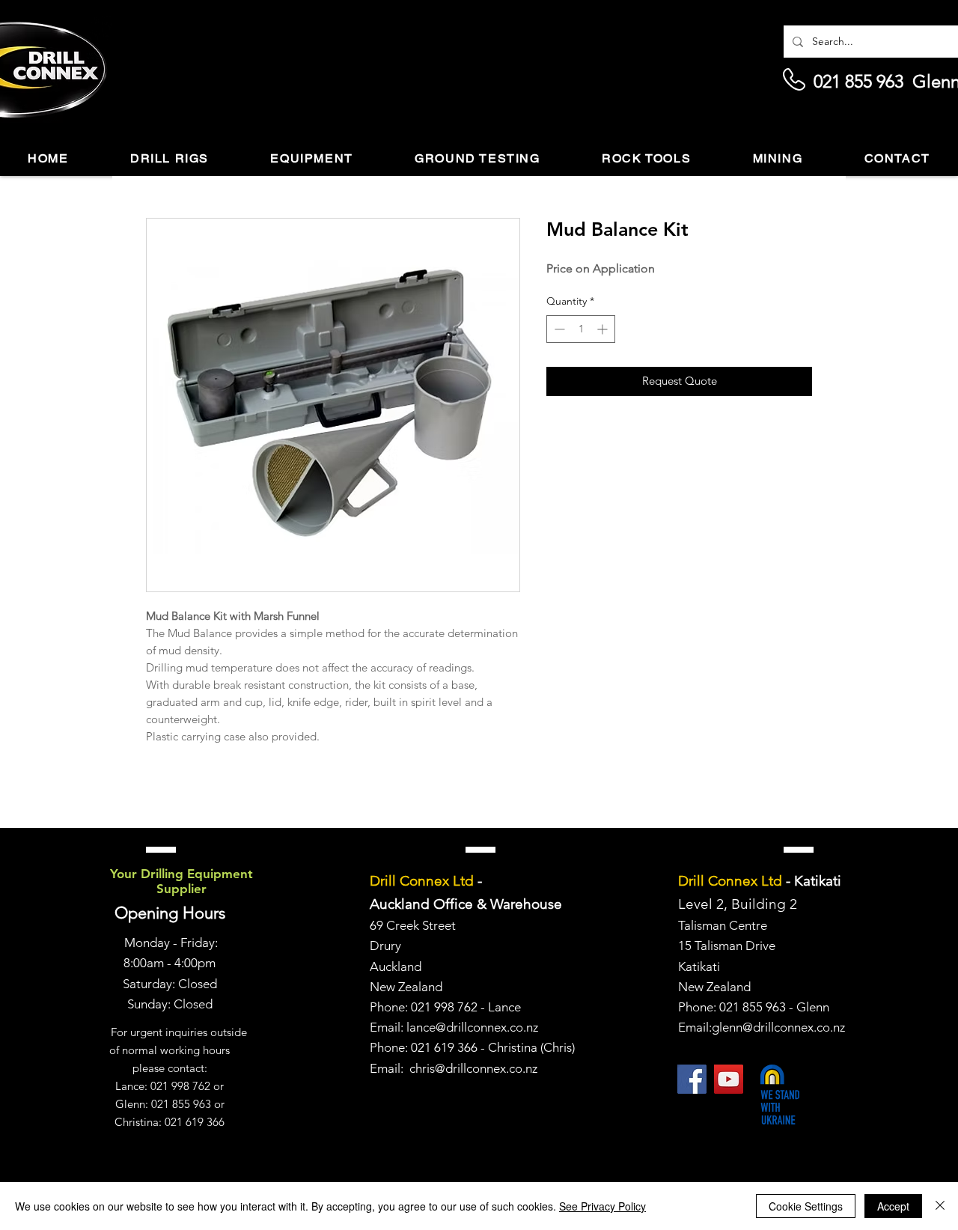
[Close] (940, 1206)
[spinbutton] (580, 329)
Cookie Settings (806, 1206)
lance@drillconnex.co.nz (472, 1027)
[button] (170, 159)
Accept (893, 1206)
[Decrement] (558, 329)
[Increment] (603, 329)
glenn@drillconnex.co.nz (778, 1027)
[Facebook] (692, 1079)
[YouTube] (728, 1079)
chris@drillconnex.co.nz (473, 1068)
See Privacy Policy (602, 1206)
